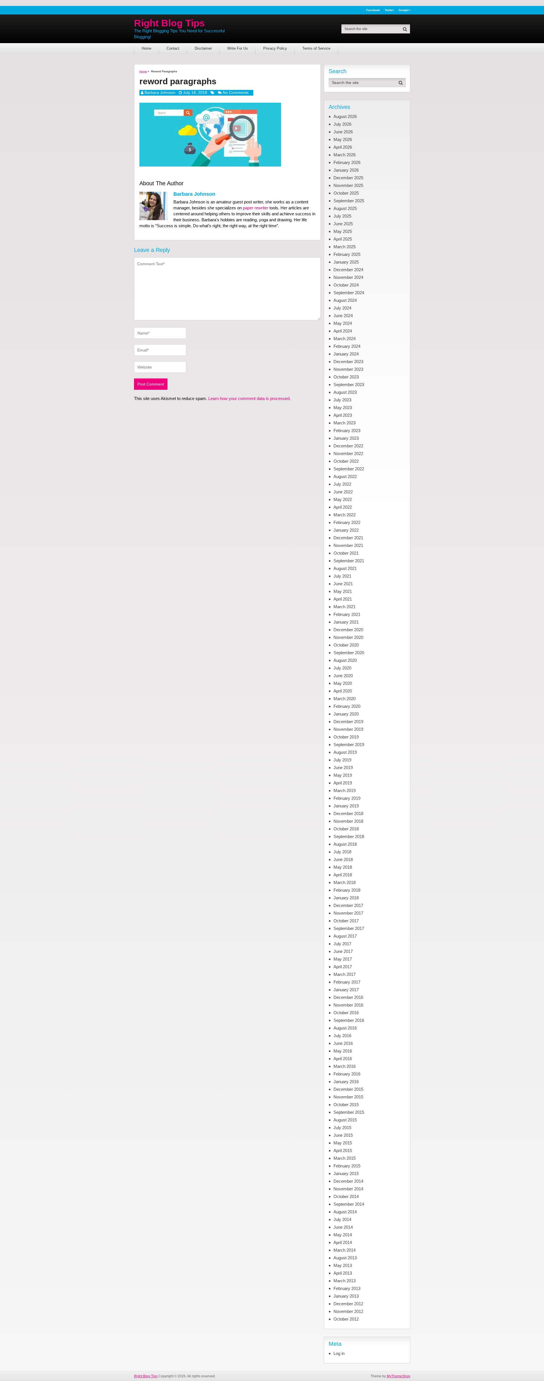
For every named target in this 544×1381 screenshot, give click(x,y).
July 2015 (342, 1127)
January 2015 (346, 1173)
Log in (339, 1353)
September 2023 (348, 384)
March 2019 (344, 790)
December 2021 (348, 537)
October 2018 (346, 828)
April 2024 (342, 331)
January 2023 (346, 438)
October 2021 (346, 553)
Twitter (389, 10)
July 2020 (342, 668)
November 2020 (348, 637)
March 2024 (344, 338)
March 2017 (344, 974)
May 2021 (342, 591)
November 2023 (348, 369)
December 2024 (348, 269)
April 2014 (342, 1242)
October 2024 (346, 285)
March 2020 (344, 698)
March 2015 (344, 1158)
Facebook (373, 10)
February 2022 (346, 522)
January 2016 (346, 1081)
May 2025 (342, 231)
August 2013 (345, 1257)
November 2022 (348, 453)
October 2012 (346, 1319)
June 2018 (343, 859)
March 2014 (344, 1250)
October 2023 (346, 376)
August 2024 (345, 300)
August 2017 (345, 936)
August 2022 (345, 476)
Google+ (404, 10)
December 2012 (348, 1303)
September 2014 (348, 1204)
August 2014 (345, 1211)
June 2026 (343, 131)
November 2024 (348, 277)
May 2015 (342, 1142)
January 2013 (346, 1296)
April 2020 (342, 691)
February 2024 (346, 346)
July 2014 (342, 1219)
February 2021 (346, 614)
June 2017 (343, 951)
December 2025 (348, 177)
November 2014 (348, 1188)
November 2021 (348, 545)
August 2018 (345, 844)
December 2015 (348, 1089)
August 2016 (345, 1028)
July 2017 (342, 943)
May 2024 (342, 323)
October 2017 (346, 920)
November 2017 (348, 913)
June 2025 (343, 223)
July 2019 (342, 759)
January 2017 (346, 989)
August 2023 (345, 392)
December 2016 (348, 997)
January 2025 (346, 262)
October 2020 (346, 645)
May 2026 (342, 139)
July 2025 (342, 216)
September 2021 (348, 560)
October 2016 (346, 1012)
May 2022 (342, 499)
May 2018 (342, 867)
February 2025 (346, 254)
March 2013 (344, 1280)
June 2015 (343, 1135)
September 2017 (348, 928)
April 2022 (342, 507)
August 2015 (345, 1119)
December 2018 (348, 813)
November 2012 (348, 1311)
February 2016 (346, 1073)
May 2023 (342, 407)
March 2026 (344, 154)
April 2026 (342, 147)
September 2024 (348, 292)
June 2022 (343, 491)
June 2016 (343, 1043)
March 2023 (344, 422)
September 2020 (348, 652)
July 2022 (342, 484)
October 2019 (346, 736)
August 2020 (345, 660)
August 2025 (345, 208)
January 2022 (346, 530)
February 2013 (346, 1288)
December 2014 (348, 1181)
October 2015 (346, 1104)
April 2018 (342, 874)
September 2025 (348, 200)
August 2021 (345, 568)
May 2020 (342, 683)
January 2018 (346, 897)
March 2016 (344, 1066)
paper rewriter (255, 207)
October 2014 (346, 1196)
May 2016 (342, 1051)
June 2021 (343, 583)
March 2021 (344, 606)
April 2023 (342, 415)
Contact (173, 48)
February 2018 (346, 890)
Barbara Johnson (159, 92)
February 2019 (346, 798)
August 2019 (345, 752)
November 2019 (348, 729)
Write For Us (237, 48)
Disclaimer (203, 48)
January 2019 (346, 805)
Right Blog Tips (169, 23)
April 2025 (342, 239)
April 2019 (342, 782)
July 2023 (342, 399)
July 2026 (342, 124)
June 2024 (343, 315)
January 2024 (346, 353)
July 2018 (342, 851)
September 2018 (348, 836)
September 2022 (348, 468)
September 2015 (348, 1112)
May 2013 (342, 1265)
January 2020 (346, 713)
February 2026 (346, 162)
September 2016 (348, 1020)
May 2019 (342, 775)
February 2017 (346, 982)
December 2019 (348, 721)
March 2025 (344, 246)
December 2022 (348, 445)
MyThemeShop (398, 1376)
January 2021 (346, 622)
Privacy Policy (275, 48)
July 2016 (342, 1035)
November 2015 (348, 1096)
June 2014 (343, 1227)
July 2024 (342, 308)
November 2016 (348, 1005)
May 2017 (342, 959)
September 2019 (348, 744)
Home (146, 48)
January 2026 (346, 170)
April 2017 (342, 966)
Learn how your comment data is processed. (249, 398)
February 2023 (346, 430)
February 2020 (346, 706)
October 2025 (346, 193)
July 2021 (342, 576)
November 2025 (348, 185)
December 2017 (348, 905)
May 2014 (342, 1234)
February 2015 (346, 1165)
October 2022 (346, 461)
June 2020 (343, 675)
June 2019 (343, 767)
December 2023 (348, 361)
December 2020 (348, 629)
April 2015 (342, 1150)
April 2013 (342, 1273)
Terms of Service (316, 48)
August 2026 (345, 116)
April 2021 (342, 599)
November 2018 (348, 821)
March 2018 (344, 882)
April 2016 (342, 1058)
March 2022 (344, 514)
